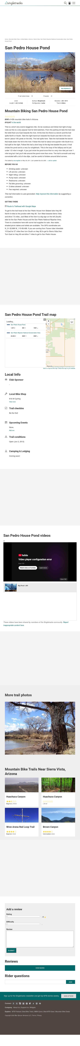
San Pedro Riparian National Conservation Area (53, 39)
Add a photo (37, 96)
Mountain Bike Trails (14, 39)
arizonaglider (16, 160)
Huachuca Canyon (15, 796)
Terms (34, 1015)
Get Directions (24, 96)
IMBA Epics (38, 1011)
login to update (13, 445)
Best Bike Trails (27, 1011)
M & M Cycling (14, 398)
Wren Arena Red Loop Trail (20, 827)
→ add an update (51, 160)
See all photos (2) (66, 88)
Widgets (33, 1007)
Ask (70, 982)
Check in (55, 96)
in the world (16, 122)
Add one (11, 430)
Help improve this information (47, 194)
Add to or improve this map (50, 368)
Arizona (31, 39)
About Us (16, 1007)
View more (12, 402)
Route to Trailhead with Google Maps (21, 206)
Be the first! (13, 413)
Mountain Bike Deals (62, 1011)
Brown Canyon (50, 827)
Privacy (39, 1015)
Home (6, 39)
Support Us (25, 1007)
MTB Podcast (16, 1011)
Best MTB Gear (49, 1011)
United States (24, 39)
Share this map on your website (66, 368)
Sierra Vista (37, 39)
